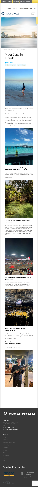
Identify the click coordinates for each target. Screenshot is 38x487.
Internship (5, 439)
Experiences (11, 49)
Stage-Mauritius (29, 1)
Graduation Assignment (9, 442)
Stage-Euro (22, 1)
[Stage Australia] (19, 13)
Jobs (35, 8)
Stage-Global (4, 1)
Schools (30, 8)
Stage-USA (10, 1)
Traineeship (6, 445)
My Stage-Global (31, 5)
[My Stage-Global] (26, 5)
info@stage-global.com (12, 429)
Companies (24, 8)
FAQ (19, 8)
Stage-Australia (16, 1)
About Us (9, 8)
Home (4, 49)
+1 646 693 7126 (9, 427)
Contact (15, 8)
